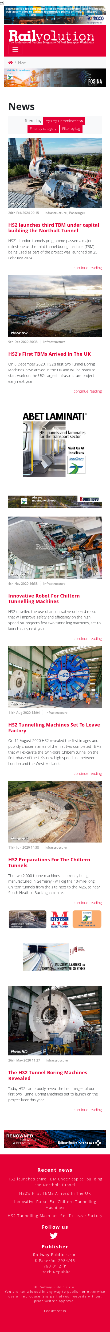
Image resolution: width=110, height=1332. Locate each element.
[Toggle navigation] (15, 49)
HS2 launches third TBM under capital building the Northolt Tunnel (53, 228)
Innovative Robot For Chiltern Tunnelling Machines (44, 598)
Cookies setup (55, 1311)
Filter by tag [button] (71, 128)
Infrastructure (56, 212)
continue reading (88, 267)
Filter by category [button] (43, 128)
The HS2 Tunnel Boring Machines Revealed (47, 1075)
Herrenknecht (63, 121)
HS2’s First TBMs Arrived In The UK (49, 354)
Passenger (77, 212)
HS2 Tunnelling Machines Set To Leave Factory (54, 727)
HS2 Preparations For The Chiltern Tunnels (49, 862)
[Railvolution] (54, 36)
